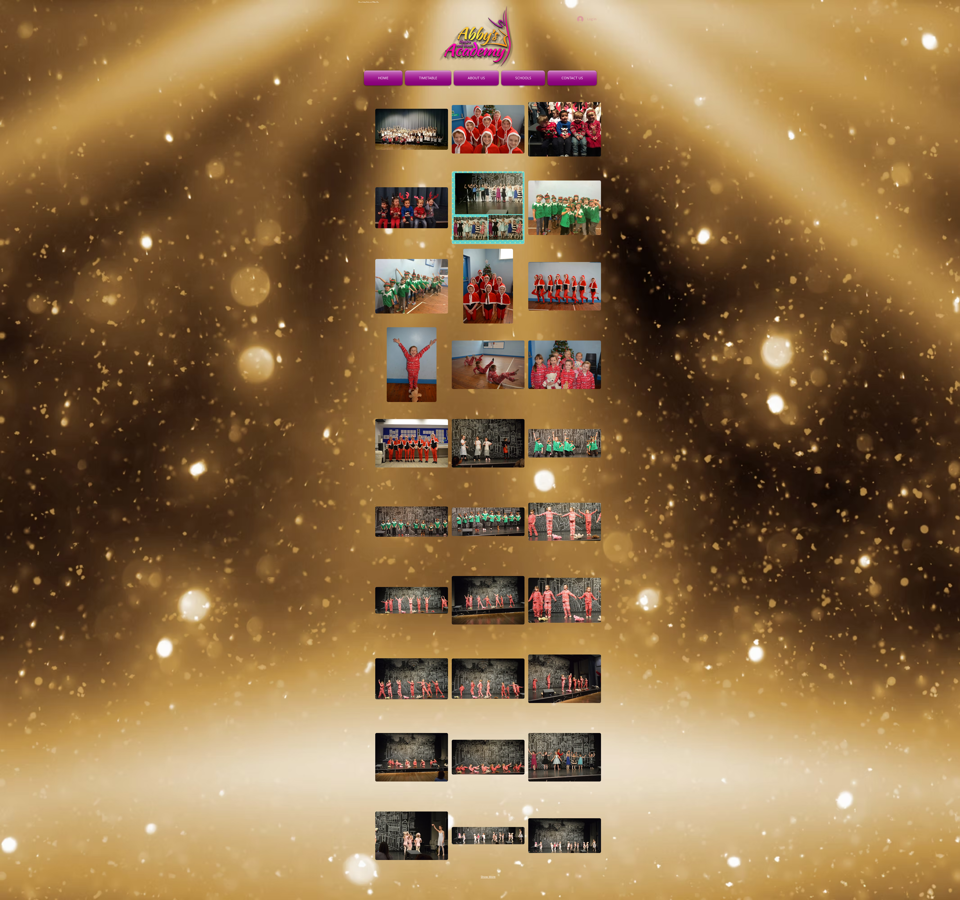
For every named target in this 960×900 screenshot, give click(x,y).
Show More (488, 876)
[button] (411, 129)
